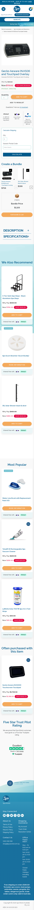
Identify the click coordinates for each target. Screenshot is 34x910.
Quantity (5, 95)
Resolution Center (24, 832)
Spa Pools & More (6, 14)
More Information (17, 365)
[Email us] (4, 815)
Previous (16, 187)
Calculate (17, 154)
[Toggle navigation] (3, 9)
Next (31, 187)
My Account (22, 826)
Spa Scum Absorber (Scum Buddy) (15, 356)
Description (13, 230)
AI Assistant (24, 107)
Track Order (22, 829)
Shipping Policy (8, 832)
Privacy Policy (8, 827)
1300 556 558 (7, 841)
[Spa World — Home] (17, 9)
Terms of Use (7, 824)
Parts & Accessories (22, 14)
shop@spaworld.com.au (11, 844)
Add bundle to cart (17, 215)
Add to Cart (21, 97)
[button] (17, 103)
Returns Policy (8, 830)
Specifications (15, 236)
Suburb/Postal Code (10, 143)
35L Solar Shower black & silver (14, 406)
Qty (4, 135)
